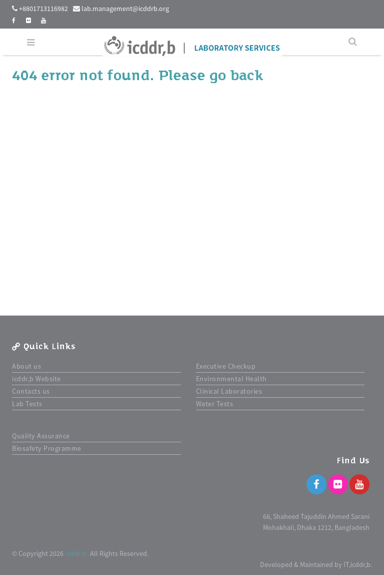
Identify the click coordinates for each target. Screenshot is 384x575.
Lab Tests (27, 403)
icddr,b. (76, 553)
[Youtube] (360, 484)
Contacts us (31, 391)
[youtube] (43, 20)
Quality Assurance (41, 435)
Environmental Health (231, 378)
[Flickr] (338, 484)
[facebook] (14, 20)
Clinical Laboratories (229, 391)
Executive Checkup (226, 366)
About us (26, 366)
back (246, 75)
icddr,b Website (36, 378)
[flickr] (29, 20)
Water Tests (215, 403)
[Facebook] (316, 484)
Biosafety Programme (47, 448)
